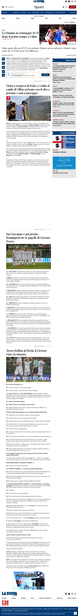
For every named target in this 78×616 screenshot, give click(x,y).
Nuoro (46, 18)
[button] (28, 580)
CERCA (73, 12)
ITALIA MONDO (22, 12)
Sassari (3, 18)
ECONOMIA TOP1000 (60, 12)
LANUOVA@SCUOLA (49, 12)
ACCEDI (66, 7)
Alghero (18, 18)
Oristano (74, 18)
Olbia (60, 18)
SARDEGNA (15, 12)
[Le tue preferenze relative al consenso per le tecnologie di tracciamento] (75, 613)
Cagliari (32, 18)
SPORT (28, 12)
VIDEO (42, 12)
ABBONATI (72, 7)
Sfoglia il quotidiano (9, 7)
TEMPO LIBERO (35, 12)
